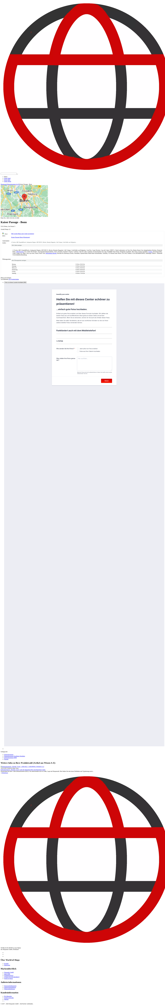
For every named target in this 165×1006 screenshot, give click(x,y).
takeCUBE (7, 974)
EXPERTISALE (8, 975)
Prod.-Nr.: (3, 218)
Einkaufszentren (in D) (13, 184)
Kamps (150, 251)
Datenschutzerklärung (10, 987)
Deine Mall (7, 180)
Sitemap (6, 999)
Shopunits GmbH (9, 972)
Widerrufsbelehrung (9, 989)
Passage (6, 759)
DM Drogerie (20, 251)
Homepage (4, 184)
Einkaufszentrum (8, 754)
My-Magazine (8, 996)
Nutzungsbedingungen (10, 986)
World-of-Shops (8, 978)
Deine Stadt (7, 178)
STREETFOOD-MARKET (12, 977)
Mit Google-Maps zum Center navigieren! (22, 233)
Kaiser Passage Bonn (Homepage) (20, 237)
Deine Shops (7, 181)
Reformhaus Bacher (51, 253)
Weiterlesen (5, 773)
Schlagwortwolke (9, 998)
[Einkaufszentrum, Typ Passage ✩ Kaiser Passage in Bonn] (24, 216)
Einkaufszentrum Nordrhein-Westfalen (14, 756)
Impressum (7, 965)
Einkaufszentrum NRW (10, 757)
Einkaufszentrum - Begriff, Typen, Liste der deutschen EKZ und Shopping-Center (23, 769)
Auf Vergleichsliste (14, 279)
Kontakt (6, 963)
